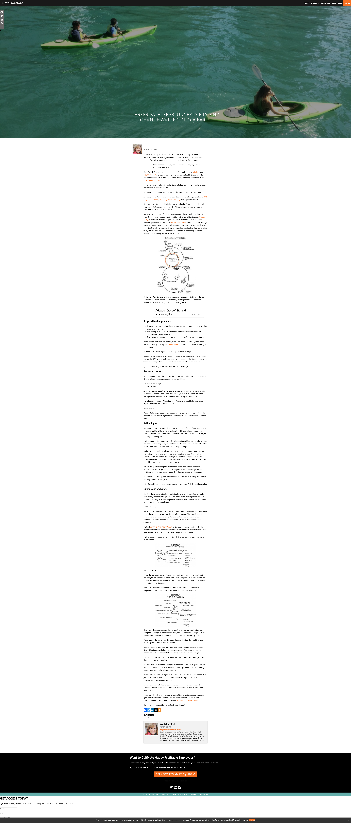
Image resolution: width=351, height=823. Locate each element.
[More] (159, 710)
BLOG (340, 3)
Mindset (196, 172)
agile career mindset (152, 180)
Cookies (199, 794)
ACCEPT (252, 820)
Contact (175, 781)
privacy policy (210, 820)
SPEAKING (315, 3)
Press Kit (167, 781)
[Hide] (0, 30)
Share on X (196, 315)
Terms (193, 794)
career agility (173, 344)
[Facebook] (145, 710)
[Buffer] (156, 710)
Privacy (205, 794)
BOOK (334, 3)
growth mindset (150, 175)
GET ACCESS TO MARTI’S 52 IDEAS (175, 774)
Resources (183, 781)
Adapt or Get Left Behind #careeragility (170, 312)
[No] (349, 820)
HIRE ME (347, 3)
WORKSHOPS (325, 3)
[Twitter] (148, 710)
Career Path (147, 718)
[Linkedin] (152, 710)
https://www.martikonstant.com (170, 730)
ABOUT (306, 3)
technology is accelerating (169, 200)
